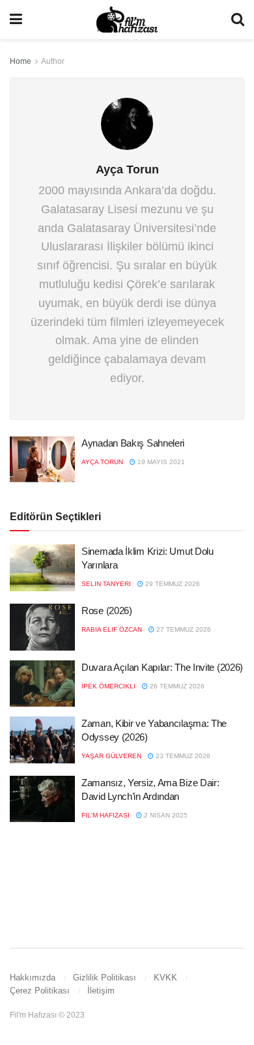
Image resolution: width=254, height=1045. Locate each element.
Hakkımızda (32, 977)
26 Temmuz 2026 (176, 686)
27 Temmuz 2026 (182, 629)
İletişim (101, 990)
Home (20, 61)
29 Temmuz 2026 (171, 583)
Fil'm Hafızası (105, 815)
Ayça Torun (102, 461)
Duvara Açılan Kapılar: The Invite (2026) (162, 667)
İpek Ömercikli (108, 686)
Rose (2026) (106, 610)
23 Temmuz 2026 (182, 755)
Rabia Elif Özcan (111, 629)
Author (52, 61)
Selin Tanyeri (106, 583)
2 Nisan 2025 (165, 815)
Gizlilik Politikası (104, 977)
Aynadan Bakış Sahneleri (132, 443)
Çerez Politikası (40, 990)
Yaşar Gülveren (111, 755)
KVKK (165, 977)
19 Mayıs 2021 (160, 461)
